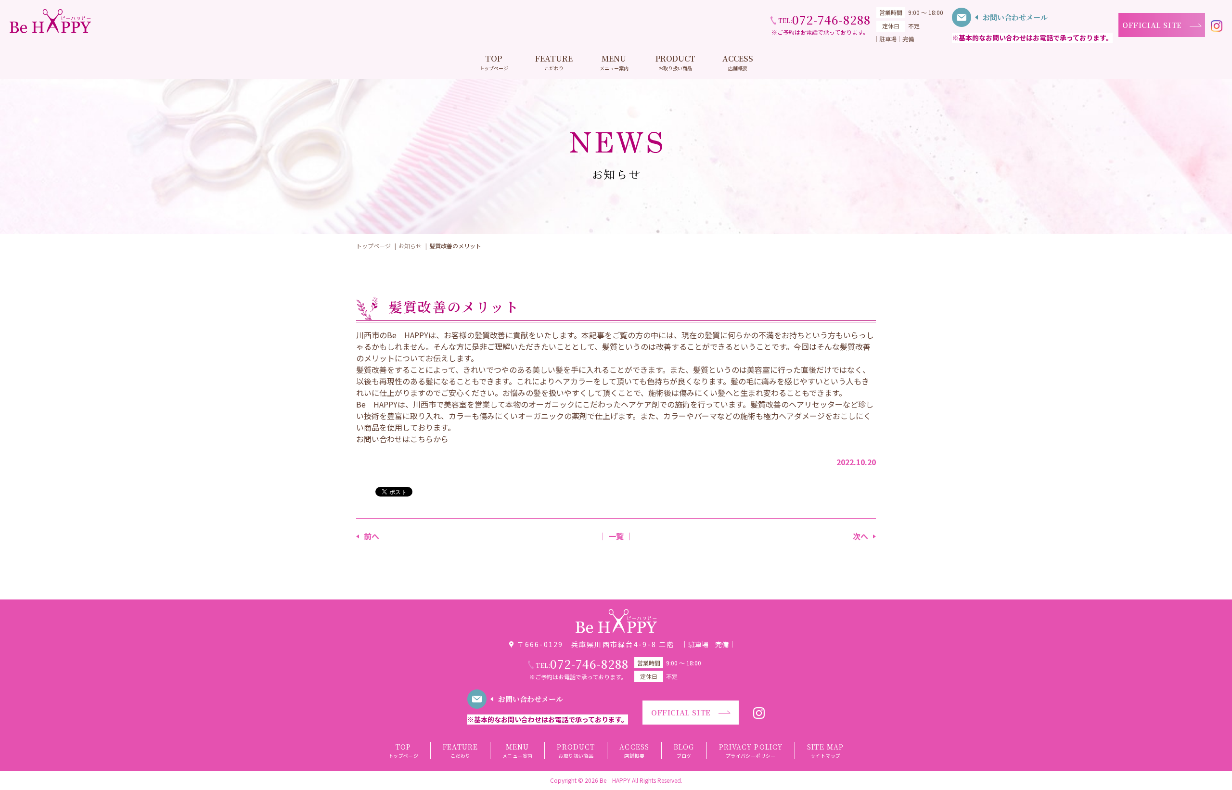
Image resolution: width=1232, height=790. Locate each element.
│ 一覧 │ (616, 536)
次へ (860, 536)
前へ (371, 536)
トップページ (373, 246)
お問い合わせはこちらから (402, 439)
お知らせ (410, 246)
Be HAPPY (615, 780)
